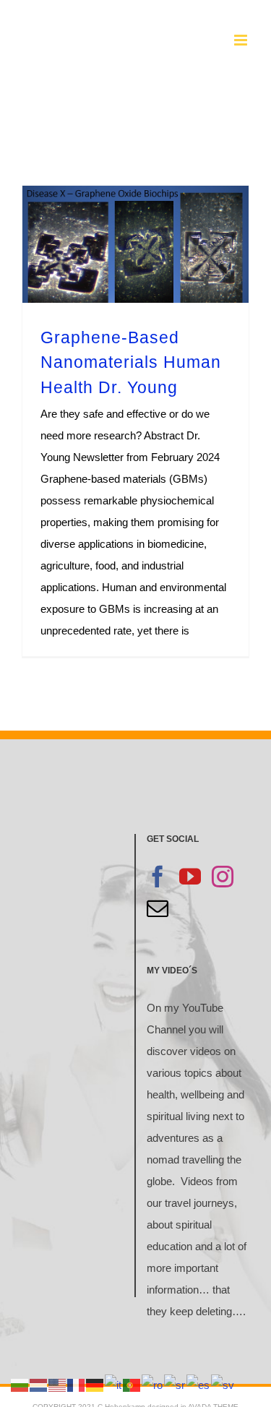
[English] (57, 1384)
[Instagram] (222, 876)
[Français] (76, 1384)
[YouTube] (190, 876)
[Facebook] (157, 876)
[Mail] (157, 908)
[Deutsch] (95, 1384)
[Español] (198, 1384)
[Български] (20, 1384)
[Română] (153, 1384)
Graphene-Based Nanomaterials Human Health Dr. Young (130, 362)
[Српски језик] (175, 1384)
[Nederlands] (39, 1384)
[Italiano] (114, 1384)
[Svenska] (223, 1384)
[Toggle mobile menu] (241, 40)
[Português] (132, 1384)
